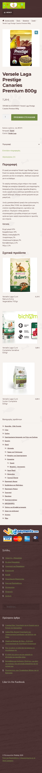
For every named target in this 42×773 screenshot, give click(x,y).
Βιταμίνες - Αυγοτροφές (17, 467)
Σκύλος (7, 433)
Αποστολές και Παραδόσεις (14, 566)
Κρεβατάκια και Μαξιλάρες (14, 485)
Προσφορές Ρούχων (11, 489)
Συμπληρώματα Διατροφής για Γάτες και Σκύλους (21, 437)
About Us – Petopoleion (13, 558)
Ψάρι (6, 518)
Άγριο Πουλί (11, 470)
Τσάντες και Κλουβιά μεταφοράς (15, 507)
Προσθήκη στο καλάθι (24, 117)
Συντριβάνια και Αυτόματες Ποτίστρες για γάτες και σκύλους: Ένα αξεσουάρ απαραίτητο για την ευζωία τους (21, 663)
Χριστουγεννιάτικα (11, 500)
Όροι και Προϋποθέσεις (13, 583)
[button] (36, 32)
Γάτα (6, 430)
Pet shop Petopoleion (12, 562)
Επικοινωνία (9, 571)
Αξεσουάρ (10, 448)
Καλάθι (7, 575)
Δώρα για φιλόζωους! (12, 511)
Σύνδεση (8, 596)
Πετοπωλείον (10, 587)
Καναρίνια (26, 20)
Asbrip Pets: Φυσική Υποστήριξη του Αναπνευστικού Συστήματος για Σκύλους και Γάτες (20, 634)
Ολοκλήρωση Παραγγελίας (14, 579)
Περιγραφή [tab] (6, 144)
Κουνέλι (7, 441)
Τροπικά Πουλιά (12, 478)
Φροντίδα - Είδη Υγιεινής (13, 426)
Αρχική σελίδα (9, 20)
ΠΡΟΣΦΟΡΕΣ (10, 503)
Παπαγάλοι (11, 474)
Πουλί (18, 20)
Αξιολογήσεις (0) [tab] (8, 157)
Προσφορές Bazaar (11, 481)
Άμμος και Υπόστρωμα (14, 452)
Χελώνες (7, 515)
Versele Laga (12, 133)
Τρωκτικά (8, 492)
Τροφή (33, 20)
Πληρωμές (9, 592)
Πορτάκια (8, 496)
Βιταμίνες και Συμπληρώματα (17, 455)
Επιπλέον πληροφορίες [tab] (11, 151)
